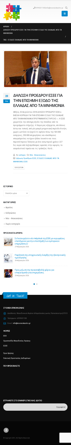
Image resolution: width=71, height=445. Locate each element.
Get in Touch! (15, 294)
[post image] (35, 69)
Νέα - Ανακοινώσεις (38, 155)
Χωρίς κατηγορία (13, 224)
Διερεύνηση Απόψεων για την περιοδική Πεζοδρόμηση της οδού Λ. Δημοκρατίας (40, 239)
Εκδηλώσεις (11, 213)
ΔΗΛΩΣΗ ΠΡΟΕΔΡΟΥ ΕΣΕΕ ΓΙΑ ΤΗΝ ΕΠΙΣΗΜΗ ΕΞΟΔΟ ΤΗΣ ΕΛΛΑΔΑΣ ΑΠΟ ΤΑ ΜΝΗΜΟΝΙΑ (38, 100)
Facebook (6, 428)
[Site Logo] (12, 12)
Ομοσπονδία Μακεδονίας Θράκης (16, 339)
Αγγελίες (9, 207)
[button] (66, 7)
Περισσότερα (19, 167)
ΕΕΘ (5, 334)
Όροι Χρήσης (8, 352)
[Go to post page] (8, 242)
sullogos (22, 155)
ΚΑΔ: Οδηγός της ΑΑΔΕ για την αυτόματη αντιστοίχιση (39, 253)
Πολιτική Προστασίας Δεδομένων (16, 357)
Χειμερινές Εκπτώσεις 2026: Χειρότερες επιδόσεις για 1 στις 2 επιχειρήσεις (40, 269)
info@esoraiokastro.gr (54, 8)
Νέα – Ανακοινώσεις (14, 218)
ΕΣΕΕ (25, 161)
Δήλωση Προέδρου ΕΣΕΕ (26, 158)
